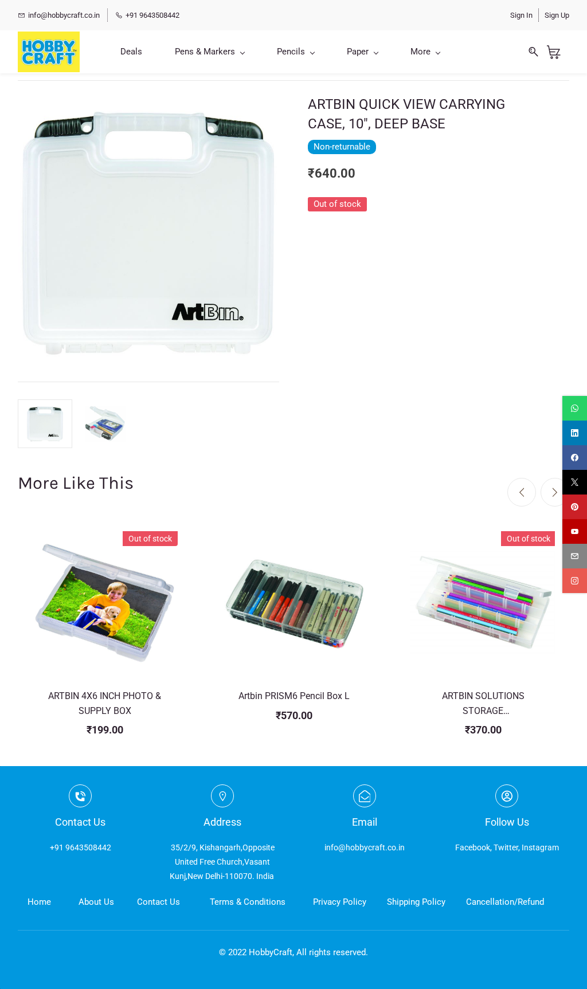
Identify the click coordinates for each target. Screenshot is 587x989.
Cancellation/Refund (505, 902)
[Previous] (521, 492)
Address (222, 822)
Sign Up (557, 15)
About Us (96, 902)
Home (39, 902)
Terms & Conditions (247, 902)
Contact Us (158, 902)
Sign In (521, 15)
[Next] (555, 492)
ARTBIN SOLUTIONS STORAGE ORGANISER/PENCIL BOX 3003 (483, 704)
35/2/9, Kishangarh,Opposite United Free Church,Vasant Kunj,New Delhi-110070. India (222, 862)
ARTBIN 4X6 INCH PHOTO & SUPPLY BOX (104, 703)
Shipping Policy (416, 902)
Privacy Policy (339, 902)
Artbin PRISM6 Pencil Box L (294, 695)
